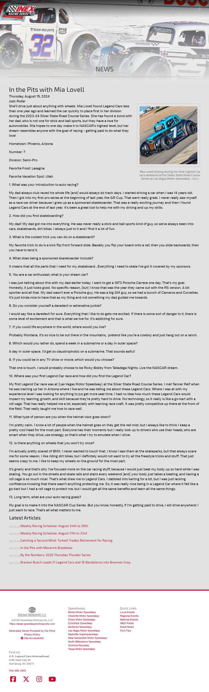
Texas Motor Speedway (81, 649)
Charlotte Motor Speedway (83, 615)
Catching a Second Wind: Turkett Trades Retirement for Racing (66, 540)
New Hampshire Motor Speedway (87, 637)
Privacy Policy (32, 634)
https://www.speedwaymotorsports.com (32, 623)
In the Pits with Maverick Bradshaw (46, 548)
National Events (129, 619)
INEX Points (127, 623)
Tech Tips (125, 630)
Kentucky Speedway (80, 626)
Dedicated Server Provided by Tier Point (32, 630)
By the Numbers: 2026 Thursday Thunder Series (55, 555)
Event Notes (127, 626)
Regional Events (129, 615)
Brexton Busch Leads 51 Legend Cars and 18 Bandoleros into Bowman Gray (75, 562)
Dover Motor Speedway (81, 619)
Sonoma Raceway (78, 645)
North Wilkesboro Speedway (84, 641)
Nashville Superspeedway (83, 634)
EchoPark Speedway (80, 623)
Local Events (127, 612)
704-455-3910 (17, 670)
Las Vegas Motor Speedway (84, 630)
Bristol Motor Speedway (82, 612)
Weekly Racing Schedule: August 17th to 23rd (53, 533)
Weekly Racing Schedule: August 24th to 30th (54, 526)
